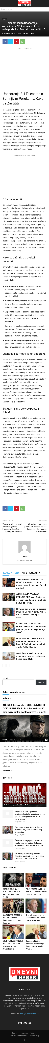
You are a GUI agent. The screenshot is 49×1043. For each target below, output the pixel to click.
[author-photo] (24, 553)
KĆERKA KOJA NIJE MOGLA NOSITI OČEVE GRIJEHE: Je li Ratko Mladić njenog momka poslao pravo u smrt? (24, 709)
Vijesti (10, 9)
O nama (14, 1033)
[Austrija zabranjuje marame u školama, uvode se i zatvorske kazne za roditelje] (9, 656)
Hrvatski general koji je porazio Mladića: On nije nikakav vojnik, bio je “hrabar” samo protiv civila (29, 856)
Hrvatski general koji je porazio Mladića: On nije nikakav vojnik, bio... (35, 917)
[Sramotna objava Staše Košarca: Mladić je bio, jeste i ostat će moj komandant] (8, 830)
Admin (6, 33)
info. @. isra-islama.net (29, 1014)
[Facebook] (5, 41)
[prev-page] (4, 665)
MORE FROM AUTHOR (31, 573)
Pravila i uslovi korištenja (18, 1036)
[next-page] (8, 665)
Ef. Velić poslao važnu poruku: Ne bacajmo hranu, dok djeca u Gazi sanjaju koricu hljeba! (35, 528)
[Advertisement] (24, 67)
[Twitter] (10, 41)
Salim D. (5, 740)
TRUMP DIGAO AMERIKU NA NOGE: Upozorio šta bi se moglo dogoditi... (36, 891)
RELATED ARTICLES (11, 573)
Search (5, 678)
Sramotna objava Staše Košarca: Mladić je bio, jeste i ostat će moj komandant (28, 829)
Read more (7, 771)
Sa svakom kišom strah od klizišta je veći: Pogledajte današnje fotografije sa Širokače (12, 528)
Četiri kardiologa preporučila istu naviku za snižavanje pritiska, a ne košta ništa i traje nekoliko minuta (29, 843)
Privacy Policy (34, 1036)
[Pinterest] (16, 41)
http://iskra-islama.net (24, 560)
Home (3, 9)
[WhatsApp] (22, 41)
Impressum (24, 1033)
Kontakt (32, 1033)
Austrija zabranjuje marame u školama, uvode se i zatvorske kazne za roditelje (30, 656)
